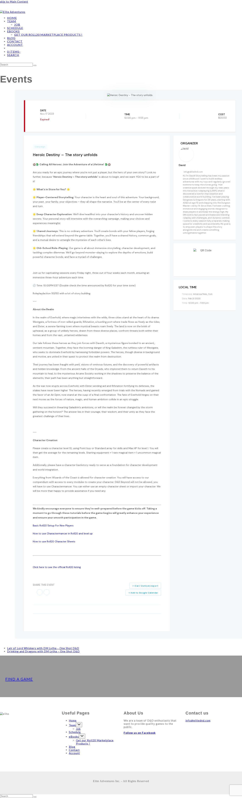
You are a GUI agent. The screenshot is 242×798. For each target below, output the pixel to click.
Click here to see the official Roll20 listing (57, 567)
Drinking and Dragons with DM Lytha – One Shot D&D (43, 651)
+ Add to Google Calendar (143, 592)
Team (72, 725)
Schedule (75, 732)
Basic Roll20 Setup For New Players (53, 525)
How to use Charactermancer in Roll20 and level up (63, 533)
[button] (13, 55)
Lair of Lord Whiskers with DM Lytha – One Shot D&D (43, 648)
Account (74, 753)
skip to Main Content (14, 1)
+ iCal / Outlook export (145, 585)
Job (78, 728)
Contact (74, 749)
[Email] (47, 592)
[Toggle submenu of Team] (79, 724)
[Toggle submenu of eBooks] (82, 736)
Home (73, 720)
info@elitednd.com (193, 171)
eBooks (74, 736)
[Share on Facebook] (40, 592)
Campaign (40, 146)
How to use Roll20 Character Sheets (54, 541)
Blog (72, 746)
